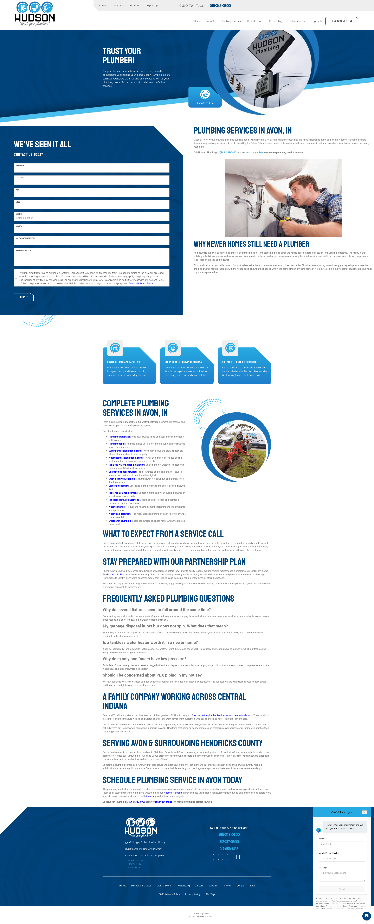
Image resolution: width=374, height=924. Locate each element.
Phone (18, 190)
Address (19, 214)
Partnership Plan (297, 21)
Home (197, 21)
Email (18, 202)
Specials (317, 21)
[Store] (216, 857)
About (210, 21)
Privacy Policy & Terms (141, 283)
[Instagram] (234, 857)
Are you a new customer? (25, 238)
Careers (103, 5)
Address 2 (20, 226)
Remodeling (275, 21)
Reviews (118, 5)
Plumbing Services (231, 21)
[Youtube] (242, 857)
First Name (20, 165)
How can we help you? (24, 250)
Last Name (20, 177)
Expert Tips (153, 5)
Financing (135, 5)
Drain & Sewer (255, 21)
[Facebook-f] (225, 857)
